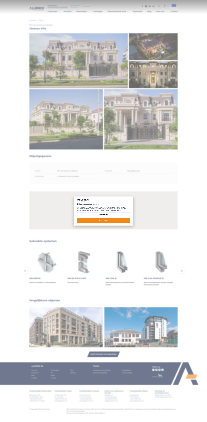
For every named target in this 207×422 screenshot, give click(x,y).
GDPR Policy (121, 207)
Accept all (103, 221)
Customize (103, 215)
